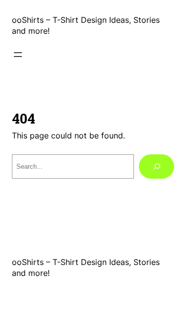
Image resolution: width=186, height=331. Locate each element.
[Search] (156, 166)
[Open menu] (18, 55)
